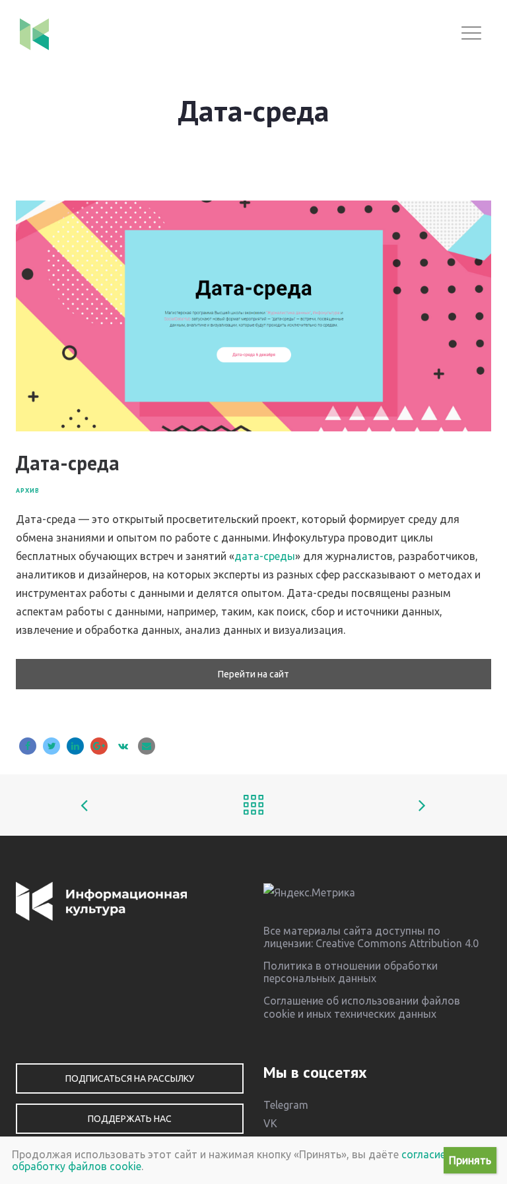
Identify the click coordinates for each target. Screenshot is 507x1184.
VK (270, 1123)
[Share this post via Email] (146, 746)
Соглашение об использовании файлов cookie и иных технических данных (361, 1007)
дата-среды (264, 556)
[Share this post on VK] (122, 746)
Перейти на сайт (253, 674)
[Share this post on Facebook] (27, 746)
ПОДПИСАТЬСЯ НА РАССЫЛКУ (129, 1078)
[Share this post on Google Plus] (99, 746)
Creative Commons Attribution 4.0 (397, 943)
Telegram (285, 1105)
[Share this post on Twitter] (51, 746)
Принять (470, 1160)
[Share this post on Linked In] (75, 746)
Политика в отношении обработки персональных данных (350, 972)
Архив (28, 490)
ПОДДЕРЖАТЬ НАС (130, 1118)
